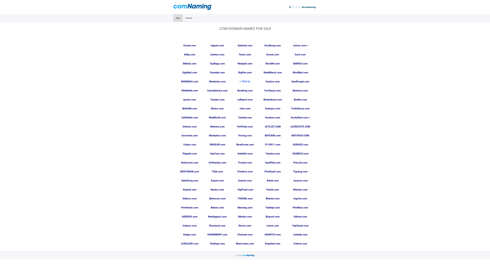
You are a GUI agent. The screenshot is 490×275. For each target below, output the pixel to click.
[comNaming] (192, 9)
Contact (188, 18)
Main (178, 18)
